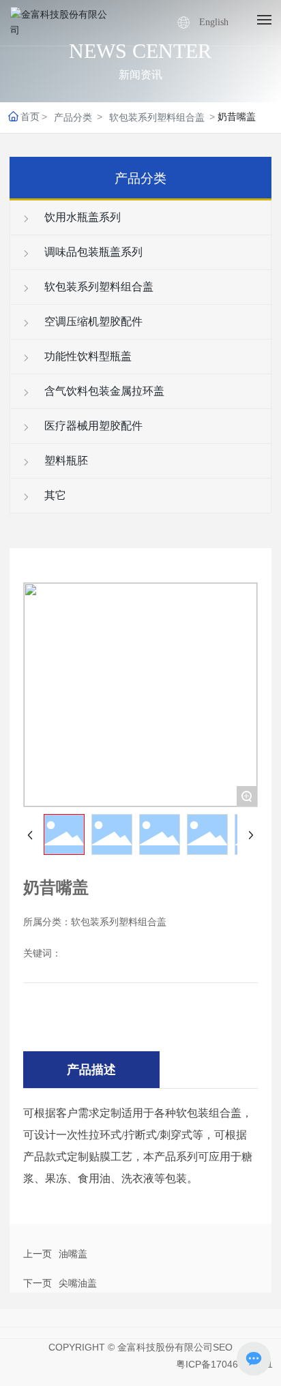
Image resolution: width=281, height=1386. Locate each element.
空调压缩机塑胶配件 (92, 321)
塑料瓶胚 (65, 460)
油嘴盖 (73, 1253)
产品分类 (73, 117)
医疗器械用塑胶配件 (92, 426)
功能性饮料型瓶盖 (87, 356)
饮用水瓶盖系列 (81, 217)
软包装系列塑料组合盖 (157, 117)
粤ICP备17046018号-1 (224, 1364)
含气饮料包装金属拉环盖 (103, 391)
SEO (223, 1347)
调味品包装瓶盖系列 (92, 252)
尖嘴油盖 (78, 1283)
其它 (54, 495)
